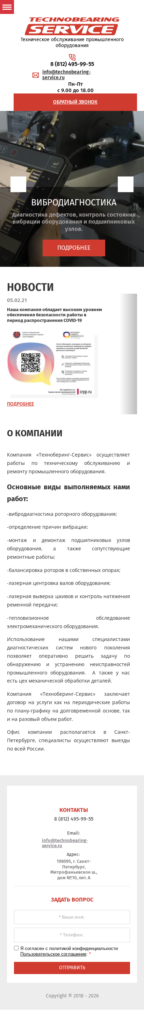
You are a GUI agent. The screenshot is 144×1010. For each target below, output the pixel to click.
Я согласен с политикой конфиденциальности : (71, 951)
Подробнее (74, 247)
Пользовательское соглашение (53, 954)
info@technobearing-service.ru (66, 75)
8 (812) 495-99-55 (72, 64)
